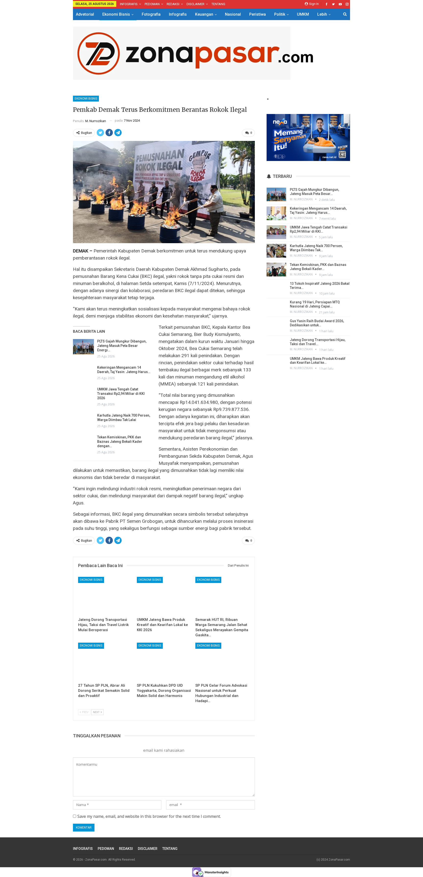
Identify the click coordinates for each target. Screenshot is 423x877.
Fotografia (151, 14)
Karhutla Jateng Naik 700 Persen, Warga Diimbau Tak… (316, 248)
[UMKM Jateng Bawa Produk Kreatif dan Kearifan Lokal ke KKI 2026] (164, 596)
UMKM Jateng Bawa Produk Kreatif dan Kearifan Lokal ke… (317, 361)
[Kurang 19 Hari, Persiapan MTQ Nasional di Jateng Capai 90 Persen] (276, 307)
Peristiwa (257, 14)
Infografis (178, 14)
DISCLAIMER (195, 4)
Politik (279, 14)
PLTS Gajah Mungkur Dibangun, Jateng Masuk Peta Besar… (314, 192)
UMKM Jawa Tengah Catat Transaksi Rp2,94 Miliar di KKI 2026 (121, 393)
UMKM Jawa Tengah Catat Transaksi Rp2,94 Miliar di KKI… (318, 229)
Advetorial (85, 14)
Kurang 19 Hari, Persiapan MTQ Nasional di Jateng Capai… (315, 304)
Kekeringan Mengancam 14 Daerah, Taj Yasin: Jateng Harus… (318, 210)
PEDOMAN (152, 4)
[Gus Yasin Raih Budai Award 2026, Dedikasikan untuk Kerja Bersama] (276, 326)
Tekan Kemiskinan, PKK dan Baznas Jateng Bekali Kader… (318, 267)
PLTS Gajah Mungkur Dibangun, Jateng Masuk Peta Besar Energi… (121, 345)
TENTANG (218, 4)
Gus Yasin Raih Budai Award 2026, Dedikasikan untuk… (317, 323)
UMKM (303, 14)
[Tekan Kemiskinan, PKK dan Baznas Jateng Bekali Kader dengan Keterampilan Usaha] (83, 443)
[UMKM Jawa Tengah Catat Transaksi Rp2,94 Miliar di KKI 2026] (83, 395)
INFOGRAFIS (129, 4)
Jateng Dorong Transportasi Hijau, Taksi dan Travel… (317, 342)
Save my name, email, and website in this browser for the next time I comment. (149, 816)
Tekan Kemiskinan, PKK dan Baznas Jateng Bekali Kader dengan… (119, 441)
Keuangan (204, 14)
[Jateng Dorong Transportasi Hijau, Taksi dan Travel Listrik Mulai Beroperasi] (105, 596)
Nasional (233, 14)
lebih (322, 14)
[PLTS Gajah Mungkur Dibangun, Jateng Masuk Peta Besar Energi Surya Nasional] (83, 347)
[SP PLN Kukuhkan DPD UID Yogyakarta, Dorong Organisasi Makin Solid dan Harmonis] (164, 662)
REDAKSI (173, 4)
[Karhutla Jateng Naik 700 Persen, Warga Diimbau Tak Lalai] (83, 421)
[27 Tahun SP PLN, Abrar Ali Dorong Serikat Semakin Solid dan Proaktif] (105, 662)
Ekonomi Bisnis (116, 14)
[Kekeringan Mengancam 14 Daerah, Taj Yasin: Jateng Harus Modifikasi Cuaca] (83, 373)
